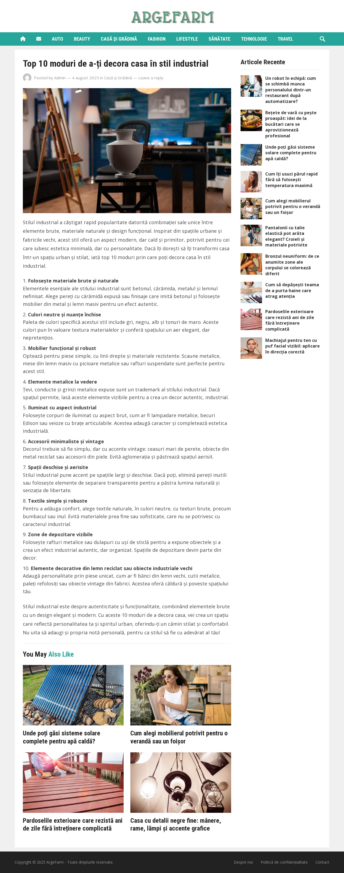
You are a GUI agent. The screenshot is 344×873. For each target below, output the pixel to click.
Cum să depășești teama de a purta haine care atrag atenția (292, 290)
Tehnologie (254, 39)
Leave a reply (150, 77)
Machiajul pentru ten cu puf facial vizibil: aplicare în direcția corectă (292, 346)
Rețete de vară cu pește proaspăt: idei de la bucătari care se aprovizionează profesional (291, 124)
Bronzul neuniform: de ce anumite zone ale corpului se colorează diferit (292, 265)
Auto (57, 39)
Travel (285, 39)
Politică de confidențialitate (284, 862)
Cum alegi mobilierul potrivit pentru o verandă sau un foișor (179, 737)
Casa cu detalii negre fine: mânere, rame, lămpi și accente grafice (175, 824)
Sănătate (219, 39)
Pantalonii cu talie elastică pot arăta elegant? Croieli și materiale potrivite (286, 236)
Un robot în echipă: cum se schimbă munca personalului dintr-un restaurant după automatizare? (290, 89)
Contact (322, 862)
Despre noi (243, 862)
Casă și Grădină (119, 39)
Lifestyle (187, 39)
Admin (60, 77)
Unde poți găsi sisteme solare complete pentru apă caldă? (61, 737)
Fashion (157, 39)
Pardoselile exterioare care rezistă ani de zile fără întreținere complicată (73, 824)
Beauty (82, 39)
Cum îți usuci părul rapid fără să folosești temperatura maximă (291, 179)
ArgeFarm (55, 862)
